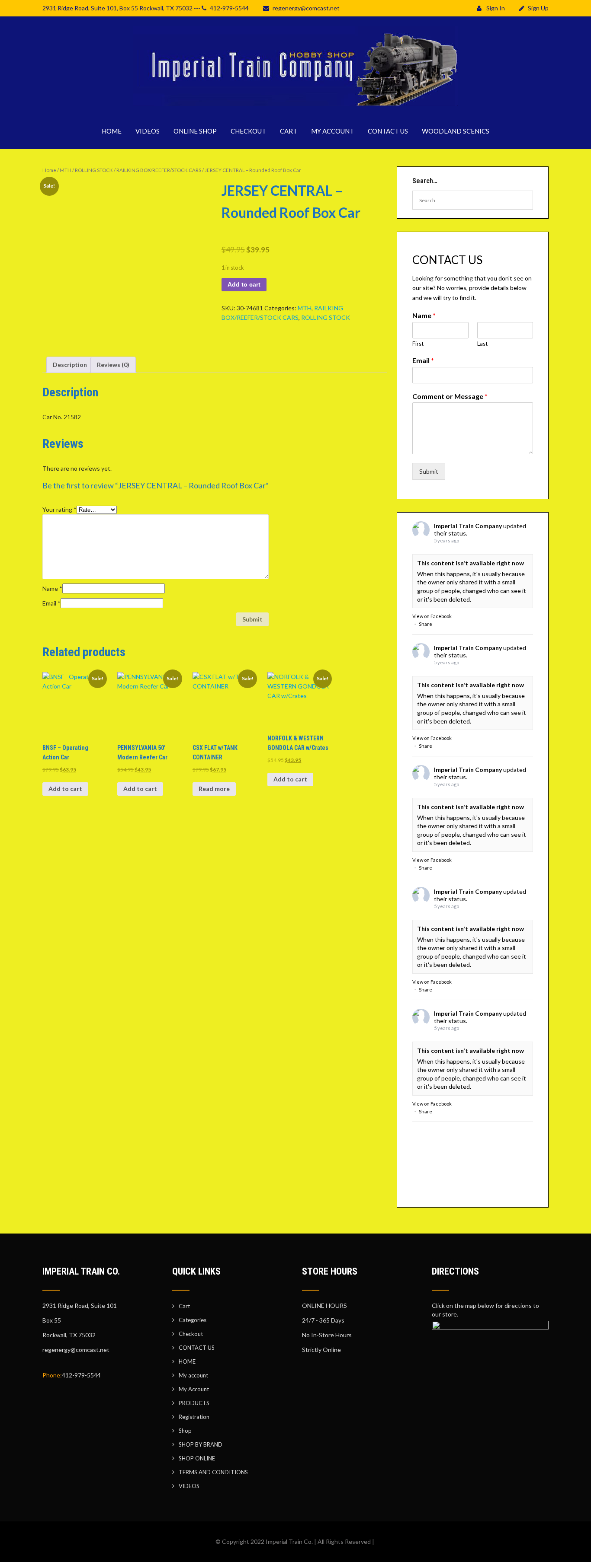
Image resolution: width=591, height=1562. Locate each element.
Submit (428, 471)
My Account (194, 1389)
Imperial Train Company (468, 525)
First (418, 343)
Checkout (191, 1333)
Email (51, 603)
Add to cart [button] (65, 788)
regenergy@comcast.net (306, 8)
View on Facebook (432, 616)
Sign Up (538, 8)
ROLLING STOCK (94, 170)
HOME (112, 131)
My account (193, 1375)
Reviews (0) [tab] (113, 364)
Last (482, 343)
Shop (185, 1430)
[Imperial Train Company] (295, 108)
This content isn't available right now (470, 563)
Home (49, 170)
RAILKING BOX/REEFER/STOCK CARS (158, 170)
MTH (65, 170)
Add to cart (244, 284)
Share (425, 624)
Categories (192, 1320)
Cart (184, 1306)
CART (288, 131)
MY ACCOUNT (332, 131)
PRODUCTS (194, 1402)
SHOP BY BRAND (200, 1444)
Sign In (495, 8)
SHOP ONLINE (197, 1458)
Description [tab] (70, 364)
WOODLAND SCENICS (455, 131)
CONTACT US (388, 131)
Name (52, 588)
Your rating (59, 509)
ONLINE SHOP (195, 131)
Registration (194, 1416)
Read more (214, 788)
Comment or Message (450, 396)
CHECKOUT (248, 131)
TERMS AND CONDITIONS (213, 1472)
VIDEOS (147, 131)
